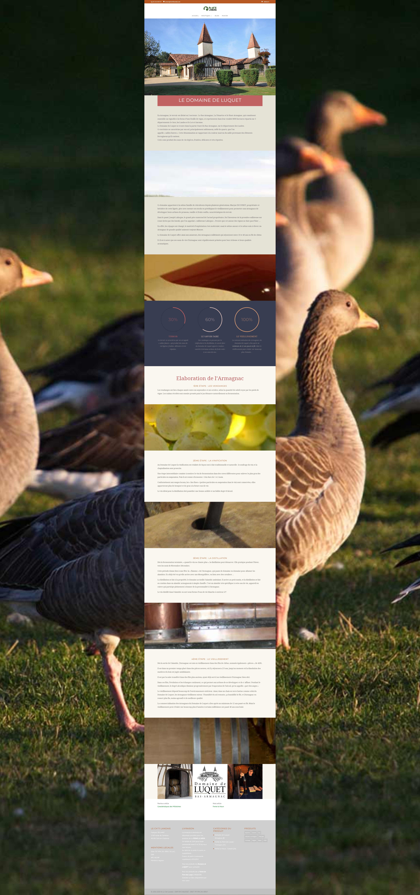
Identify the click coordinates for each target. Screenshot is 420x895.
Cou (259, 832)
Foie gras (261, 836)
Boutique (206, 16)
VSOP (265, 840)
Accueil (195, 16)
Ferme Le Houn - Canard (224, 848)
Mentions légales (157, 860)
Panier (225, 16)
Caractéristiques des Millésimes (169, 806)
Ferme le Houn (218, 806)
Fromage (247, 840)
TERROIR (173, 336)
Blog (217, 16)
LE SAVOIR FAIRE (210, 336)
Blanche (247, 832)
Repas (259, 840)
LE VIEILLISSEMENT (246, 336)
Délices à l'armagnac (251, 836)
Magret (254, 840)
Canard (254, 832)
